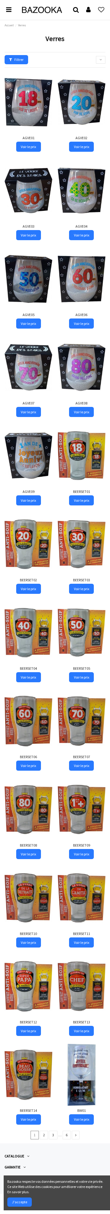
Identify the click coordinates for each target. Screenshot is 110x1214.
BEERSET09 (81, 845)
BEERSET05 (81, 668)
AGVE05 (29, 314)
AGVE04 (81, 226)
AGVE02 (81, 138)
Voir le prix (28, 146)
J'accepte (19, 1202)
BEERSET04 (28, 668)
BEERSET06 (28, 756)
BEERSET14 (28, 1110)
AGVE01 (29, 138)
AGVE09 (29, 491)
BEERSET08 (28, 845)
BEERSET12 (28, 1022)
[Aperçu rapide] (48, 89)
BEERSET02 (28, 580)
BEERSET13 (81, 1022)
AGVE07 (29, 403)
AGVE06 (81, 314)
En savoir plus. (18, 1192)
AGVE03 (29, 226)
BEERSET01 (81, 491)
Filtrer (19, 59)
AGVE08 (81, 403)
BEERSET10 (28, 933)
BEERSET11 (81, 933)
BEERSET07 (81, 756)
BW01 (81, 1110)
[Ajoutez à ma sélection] (48, 79)
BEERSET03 (81, 580)
